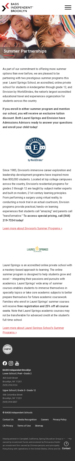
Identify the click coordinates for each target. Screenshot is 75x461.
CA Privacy (8, 425)
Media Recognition (27, 419)
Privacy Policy (59, 419)
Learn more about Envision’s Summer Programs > (32, 228)
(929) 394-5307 (10, 402)
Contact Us (8, 419)
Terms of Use (24, 425)
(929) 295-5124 (10, 385)
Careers (45, 419)
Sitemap (39, 425)
